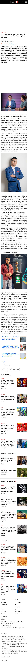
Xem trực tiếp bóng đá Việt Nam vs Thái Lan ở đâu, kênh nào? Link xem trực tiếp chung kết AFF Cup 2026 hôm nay (8, 428)
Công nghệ (18, 602)
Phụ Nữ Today (4, 604)
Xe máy (2, 485)
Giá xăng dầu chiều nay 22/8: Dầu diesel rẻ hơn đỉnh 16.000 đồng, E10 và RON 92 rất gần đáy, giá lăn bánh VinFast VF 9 (8, 412)
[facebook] (6, 369)
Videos (4, 611)
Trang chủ (3, 602)
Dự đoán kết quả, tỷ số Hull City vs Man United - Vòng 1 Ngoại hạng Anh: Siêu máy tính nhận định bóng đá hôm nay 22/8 (8, 383)
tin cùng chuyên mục (8, 453)
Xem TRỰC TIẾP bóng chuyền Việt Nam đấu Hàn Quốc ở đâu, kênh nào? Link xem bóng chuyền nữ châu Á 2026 (8, 575)
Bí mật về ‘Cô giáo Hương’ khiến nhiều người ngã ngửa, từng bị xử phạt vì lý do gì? (8, 398)
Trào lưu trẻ (3, 32)
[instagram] (10, 369)
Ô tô (2, 407)
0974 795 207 (13, 627)
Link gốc (3, 362)
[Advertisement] (14, 78)
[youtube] (14, 369)
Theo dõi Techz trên (6, 44)
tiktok (6, 365)
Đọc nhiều (4, 541)
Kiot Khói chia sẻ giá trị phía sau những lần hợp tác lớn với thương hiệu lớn (8, 460)
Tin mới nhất (6, 375)
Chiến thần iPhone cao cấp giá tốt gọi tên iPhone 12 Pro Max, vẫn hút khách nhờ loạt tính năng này (10, 338)
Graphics (5, 616)
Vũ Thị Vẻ (7, 39)
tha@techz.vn (21, 627)
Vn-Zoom (17, 614)
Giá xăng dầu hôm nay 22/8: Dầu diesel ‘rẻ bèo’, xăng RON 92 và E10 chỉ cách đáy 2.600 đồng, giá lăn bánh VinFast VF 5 (8, 589)
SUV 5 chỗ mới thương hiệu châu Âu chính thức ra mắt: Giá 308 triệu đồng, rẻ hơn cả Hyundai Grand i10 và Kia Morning (8, 530)
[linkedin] (18, 369)
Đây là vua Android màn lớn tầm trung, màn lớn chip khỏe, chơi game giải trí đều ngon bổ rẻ (10, 355)
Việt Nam (3, 423)
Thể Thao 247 (18, 611)
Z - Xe (16, 604)
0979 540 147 (9, 623)
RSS (16, 609)
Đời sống (3, 394)
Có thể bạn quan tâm (8, 482)
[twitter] (2, 369)
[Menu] (26, 2)
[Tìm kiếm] (21, 2)
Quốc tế (2, 378)
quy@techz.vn (7, 625)
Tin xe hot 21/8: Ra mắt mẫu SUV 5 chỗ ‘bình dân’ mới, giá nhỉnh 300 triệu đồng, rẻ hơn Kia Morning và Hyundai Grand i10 (8, 516)
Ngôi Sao (17, 607)
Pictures (5, 614)
